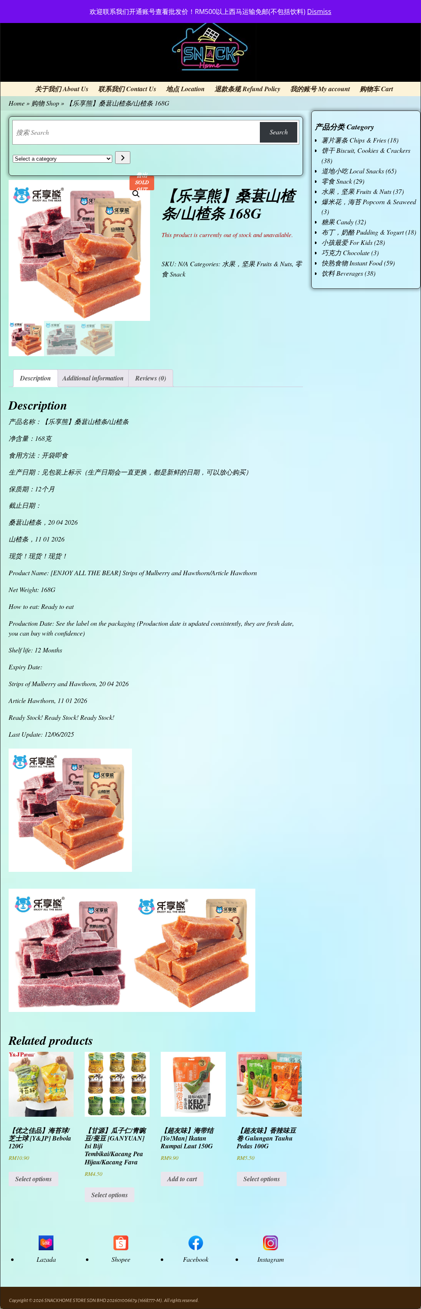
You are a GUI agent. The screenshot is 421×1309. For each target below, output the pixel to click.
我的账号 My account (320, 88)
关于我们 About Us (61, 88)
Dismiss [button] (319, 11)
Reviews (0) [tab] (150, 378)
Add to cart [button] (182, 1178)
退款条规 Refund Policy (247, 88)
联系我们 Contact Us (127, 88)
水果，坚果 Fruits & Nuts (257, 263)
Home (17, 103)
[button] (136, 194)
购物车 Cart (376, 88)
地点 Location (185, 88)
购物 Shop (45, 103)
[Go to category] (122, 157)
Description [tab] (35, 378)
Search (279, 131)
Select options (33, 1178)
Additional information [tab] (93, 378)
